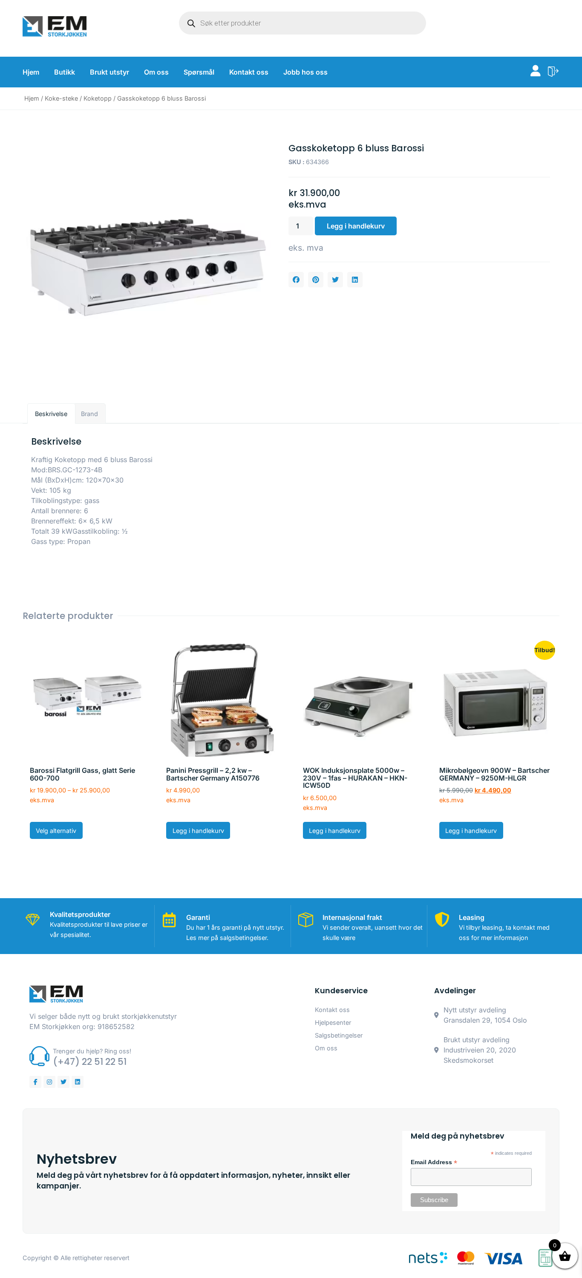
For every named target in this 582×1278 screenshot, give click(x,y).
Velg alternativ (56, 830)
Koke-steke (61, 98)
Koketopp (98, 98)
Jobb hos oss (305, 72)
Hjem (31, 72)
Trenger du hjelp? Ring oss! (92, 1051)
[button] (296, 279)
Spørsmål (199, 72)
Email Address (434, 1162)
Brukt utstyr (109, 72)
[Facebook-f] (35, 1082)
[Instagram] (49, 1082)
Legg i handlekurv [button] (198, 830)
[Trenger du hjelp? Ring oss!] (39, 1056)
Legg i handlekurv (356, 226)
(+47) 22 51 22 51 (90, 1061)
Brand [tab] (89, 413)
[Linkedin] (78, 1082)
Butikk (64, 72)
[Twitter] (63, 1082)
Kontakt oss (248, 72)
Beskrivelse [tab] (51, 413)
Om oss (156, 72)
